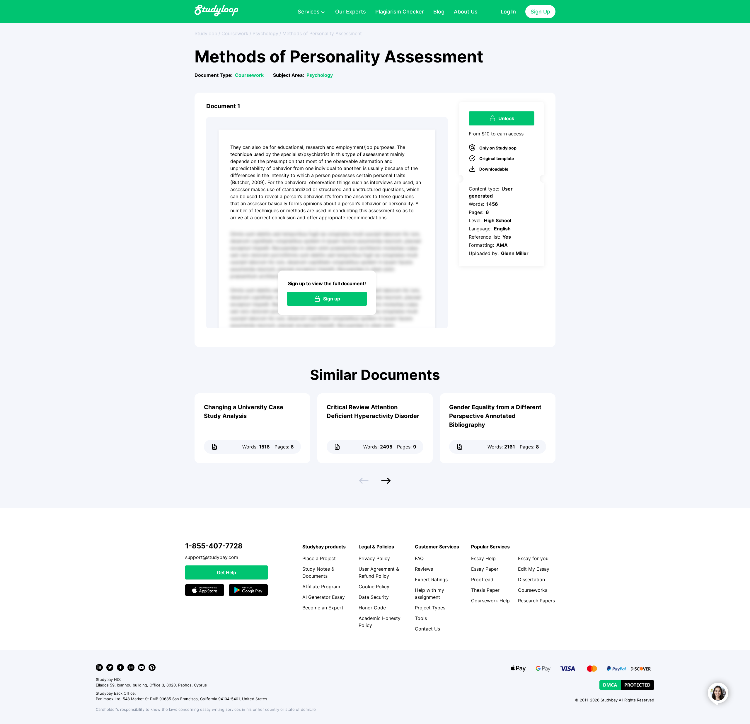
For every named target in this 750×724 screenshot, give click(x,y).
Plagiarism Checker (399, 12)
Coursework (249, 75)
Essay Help (483, 558)
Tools (421, 618)
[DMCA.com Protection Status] (626, 685)
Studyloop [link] (206, 33)
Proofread (482, 579)
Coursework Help (490, 601)
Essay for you (533, 558)
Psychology (319, 75)
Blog (438, 12)
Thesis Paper (485, 590)
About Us (466, 12)
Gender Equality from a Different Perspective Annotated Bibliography (495, 416)
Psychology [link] (265, 33)
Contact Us (427, 629)
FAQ (419, 558)
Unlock (506, 118)
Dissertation (531, 579)
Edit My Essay (533, 569)
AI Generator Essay (323, 597)
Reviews (424, 569)
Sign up (331, 299)
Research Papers (536, 601)
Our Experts (350, 12)
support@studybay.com (211, 557)
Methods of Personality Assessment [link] (322, 33)
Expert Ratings (431, 579)
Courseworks (532, 590)
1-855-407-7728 (214, 546)
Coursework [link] (234, 33)
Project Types (430, 608)
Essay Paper (484, 569)
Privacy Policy (374, 558)
